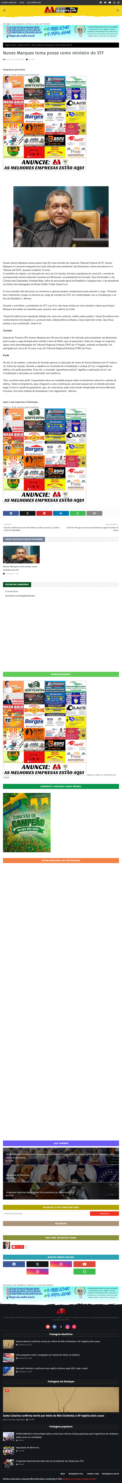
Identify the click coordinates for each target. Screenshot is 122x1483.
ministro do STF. (23, 45)
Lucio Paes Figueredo (15, 59)
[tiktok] (118, 2)
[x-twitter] (37, 1264)
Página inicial (10, 45)
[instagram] (114, 2)
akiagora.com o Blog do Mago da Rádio (79, 1479)
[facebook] (100, 2)
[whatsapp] (84, 1272)
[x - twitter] (105, 2)
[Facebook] (61, 1272)
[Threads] (14, 1272)
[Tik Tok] (108, 1264)
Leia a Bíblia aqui (34, 2)
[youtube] (109, 2)
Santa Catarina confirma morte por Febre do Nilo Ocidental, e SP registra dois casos (58, 1341)
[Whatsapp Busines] (108, 1272)
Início (21, 2)
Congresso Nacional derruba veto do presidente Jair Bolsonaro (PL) (40, 1192)
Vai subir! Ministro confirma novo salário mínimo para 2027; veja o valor (52, 1368)
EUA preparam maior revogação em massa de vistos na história (48, 1355)
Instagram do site (76, 1474)
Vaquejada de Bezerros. (18, 1175)
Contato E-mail (93, 1474)
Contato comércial (9, 2)
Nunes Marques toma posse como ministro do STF (20, 568)
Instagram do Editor (110, 1474)
